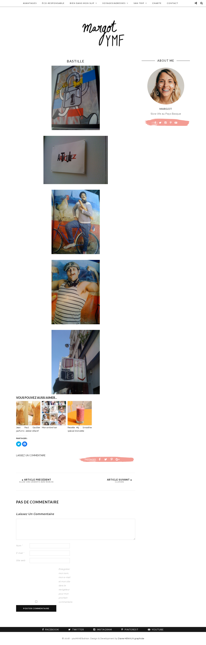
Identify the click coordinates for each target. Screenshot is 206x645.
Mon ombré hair (49, 427)
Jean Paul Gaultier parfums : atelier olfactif (28, 429)
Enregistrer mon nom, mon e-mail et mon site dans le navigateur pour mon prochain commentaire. (65, 585)
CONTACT (172, 3)
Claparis (119, 482)
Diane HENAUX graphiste (131, 638)
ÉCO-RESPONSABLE (53, 3)
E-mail (20, 553)
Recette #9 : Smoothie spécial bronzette (80, 429)
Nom (19, 545)
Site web (20, 560)
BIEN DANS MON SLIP (82, 3)
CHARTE (157, 3)
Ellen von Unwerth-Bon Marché (36, 482)
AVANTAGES (30, 3)
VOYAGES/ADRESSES (114, 3)
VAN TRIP (139, 3)
